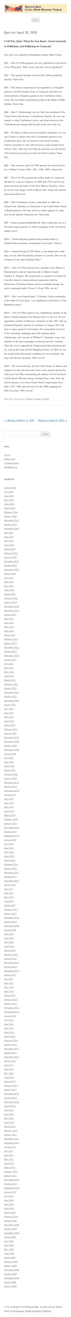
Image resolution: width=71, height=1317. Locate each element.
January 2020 (10, 778)
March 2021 (10, 725)
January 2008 (10, 1286)
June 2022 (9, 667)
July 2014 (8, 1019)
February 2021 (11, 729)
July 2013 (8, 1065)
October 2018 (10, 831)
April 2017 (9, 901)
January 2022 (10, 688)
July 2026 (8, 491)
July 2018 (8, 843)
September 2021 (11, 700)
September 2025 (11, 528)
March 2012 (10, 1126)
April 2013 (9, 1077)
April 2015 (9, 991)
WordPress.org (10, 467)
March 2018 (10, 860)
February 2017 (11, 909)
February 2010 (11, 1216)
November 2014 (11, 1007)
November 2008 (11, 1269)
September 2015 (11, 970)
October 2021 (10, 696)
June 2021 (9, 712)
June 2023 (9, 622)
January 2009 (10, 1265)
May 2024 (9, 585)
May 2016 (9, 942)
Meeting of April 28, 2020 (52, 420)
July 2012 (8, 1110)
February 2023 (11, 639)
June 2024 (9, 581)
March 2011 (10, 1167)
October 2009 (10, 1228)
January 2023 (10, 643)
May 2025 (9, 540)
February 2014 (11, 1040)
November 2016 (11, 917)
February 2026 (11, 512)
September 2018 (11, 835)
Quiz (29, 398)
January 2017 (10, 913)
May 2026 (9, 499)
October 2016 (10, 921)
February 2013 (11, 1085)
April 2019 (9, 811)
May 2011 (9, 1159)
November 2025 (11, 520)
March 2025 (10, 548)
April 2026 (9, 503)
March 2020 (10, 770)
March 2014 (10, 1036)
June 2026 (9, 495)
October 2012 (10, 1097)
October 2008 (10, 1273)
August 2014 (10, 1015)
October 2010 (10, 1183)
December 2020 (11, 737)
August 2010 (10, 1191)
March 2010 (10, 1212)
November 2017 (11, 872)
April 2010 (9, 1208)
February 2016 (11, 954)
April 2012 (9, 1122)
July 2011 (8, 1151)
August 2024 (10, 573)
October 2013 (10, 1052)
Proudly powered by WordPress (38, 1310)
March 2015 (10, 995)
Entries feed (9, 458)
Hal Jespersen (18, 1310)
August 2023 (10, 614)
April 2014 (9, 1032)
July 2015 (8, 978)
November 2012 (11, 1093)
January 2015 (10, 1003)
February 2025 (11, 553)
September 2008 (11, 1277)
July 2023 (8, 618)
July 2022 (8, 663)
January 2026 (10, 516)
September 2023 (11, 610)
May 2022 (9, 671)
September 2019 (11, 790)
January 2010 (10, 1220)
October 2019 (10, 786)
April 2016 (9, 946)
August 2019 (10, 794)
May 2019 (9, 806)
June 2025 (9, 536)
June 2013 (9, 1069)
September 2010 (11, 1187)
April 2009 (9, 1253)
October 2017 (10, 876)
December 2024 (11, 561)
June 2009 (9, 1245)
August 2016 (10, 929)
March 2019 (10, 815)
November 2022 (11, 647)
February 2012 (11, 1130)
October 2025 (10, 524)
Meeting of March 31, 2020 (19, 420)
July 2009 (8, 1241)
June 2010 (9, 1200)
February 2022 (11, 684)
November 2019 (11, 782)
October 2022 (10, 651)
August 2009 (10, 1237)
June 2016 (9, 938)
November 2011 (11, 1138)
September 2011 (11, 1142)
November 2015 (11, 962)
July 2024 (8, 577)
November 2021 (11, 692)
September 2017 (11, 880)
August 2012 (10, 1105)
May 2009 (9, 1249)
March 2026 (10, 508)
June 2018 (9, 847)
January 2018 (10, 868)
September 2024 (11, 569)
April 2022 (9, 675)
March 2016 (10, 950)
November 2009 (11, 1224)
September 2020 (11, 749)
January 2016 (10, 958)
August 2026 (10, 487)
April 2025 (9, 544)
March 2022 (10, 680)
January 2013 (10, 1089)
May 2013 (9, 1073)
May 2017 (9, 897)
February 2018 (11, 864)
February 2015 (11, 999)
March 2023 (10, 634)
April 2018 (9, 856)
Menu (35, 19)
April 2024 (9, 589)
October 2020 (10, 745)
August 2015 (10, 974)
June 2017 (9, 892)
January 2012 (10, 1134)
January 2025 (10, 557)
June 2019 (9, 802)
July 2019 (8, 798)
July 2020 (8, 757)
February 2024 (11, 598)
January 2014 (10, 1044)
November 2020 (11, 741)
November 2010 (11, 1179)
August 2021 (10, 704)
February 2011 (11, 1171)
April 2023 (9, 630)
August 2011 (10, 1146)
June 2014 (9, 1024)
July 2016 (8, 933)
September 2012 (11, 1101)
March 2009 (10, 1257)
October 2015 (10, 966)
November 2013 (11, 1048)
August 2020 (10, 753)
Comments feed (11, 462)
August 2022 (10, 659)
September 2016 (11, 925)
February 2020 (11, 774)
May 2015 (9, 987)
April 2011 (9, 1163)
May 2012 (9, 1118)
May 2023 (9, 626)
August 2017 (10, 884)
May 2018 (9, 852)
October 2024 (10, 565)
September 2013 (11, 1056)
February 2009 (11, 1261)
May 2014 (9, 1028)
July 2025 (8, 532)
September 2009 (11, 1232)
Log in (7, 454)
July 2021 (8, 708)
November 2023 (11, 606)
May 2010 (9, 1204)
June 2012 (9, 1114)
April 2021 (9, 720)
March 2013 (10, 1081)
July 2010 (8, 1196)
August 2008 (10, 1282)
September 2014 (11, 1011)
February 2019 (11, 819)
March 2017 (10, 905)
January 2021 (10, 733)
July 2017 (8, 888)
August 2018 (10, 839)
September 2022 (11, 655)
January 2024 (10, 602)
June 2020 (9, 761)
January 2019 (10, 823)
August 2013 (10, 1060)
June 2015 (9, 983)
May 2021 (9, 716)
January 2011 (10, 1175)
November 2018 (11, 827)
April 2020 (9, 766)
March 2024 (10, 594)
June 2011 (9, 1155)
